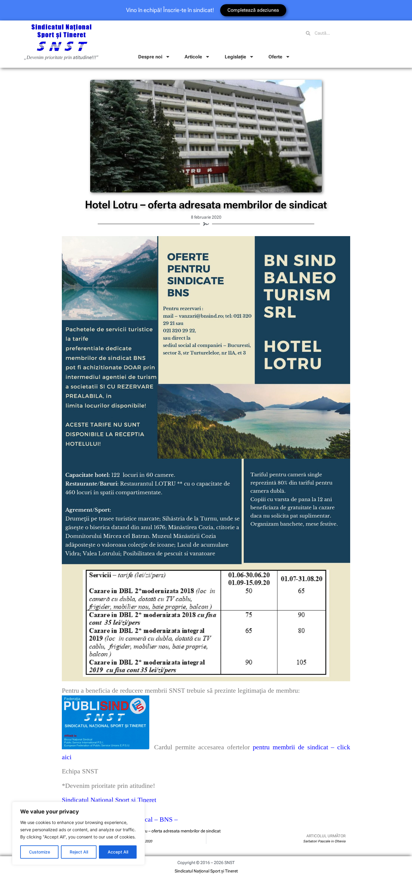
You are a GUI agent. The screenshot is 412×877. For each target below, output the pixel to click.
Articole (193, 57)
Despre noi (150, 57)
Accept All (118, 851)
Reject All (79, 851)
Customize (39, 851)
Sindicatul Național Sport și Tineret (206, 871)
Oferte (275, 57)
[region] (78, 833)
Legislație (235, 57)
